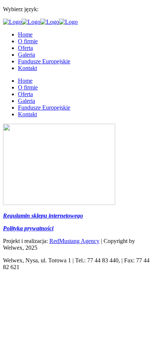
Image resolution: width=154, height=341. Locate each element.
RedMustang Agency (74, 241)
